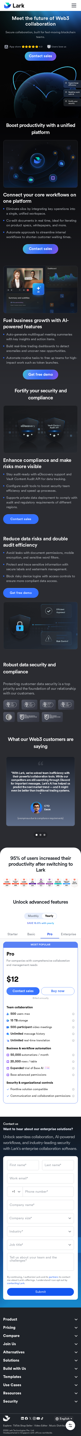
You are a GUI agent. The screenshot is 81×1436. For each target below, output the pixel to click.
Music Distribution (59, 1425)
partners (53, 1277)
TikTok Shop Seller (23, 1425)
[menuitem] (40, 1319)
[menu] (40, 1360)
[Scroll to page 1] (36, 835)
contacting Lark (15, 1283)
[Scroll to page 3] (44, 835)
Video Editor (41, 1425)
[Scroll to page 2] (40, 835)
